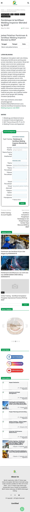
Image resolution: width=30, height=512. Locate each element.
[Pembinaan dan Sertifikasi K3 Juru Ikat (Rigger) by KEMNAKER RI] (15, 242)
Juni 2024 (17, 14)
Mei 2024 (22, 14)
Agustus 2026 (4, 269)
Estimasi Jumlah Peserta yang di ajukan (20, 149)
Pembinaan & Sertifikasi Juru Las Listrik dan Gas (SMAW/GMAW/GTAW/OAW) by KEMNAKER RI (14, 275)
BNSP (12, 14)
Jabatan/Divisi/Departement (21, 166)
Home (2, 10)
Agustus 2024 (4, 248)
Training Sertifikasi (5, 16)
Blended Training (5, 14)
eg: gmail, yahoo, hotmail (21, 186)
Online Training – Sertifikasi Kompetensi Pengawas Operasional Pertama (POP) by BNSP (14, 298)
